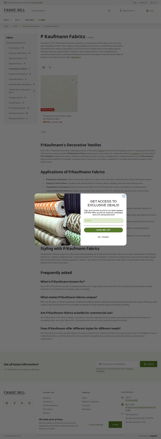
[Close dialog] (123, 196)
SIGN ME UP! (103, 230)
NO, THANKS (103, 237)
